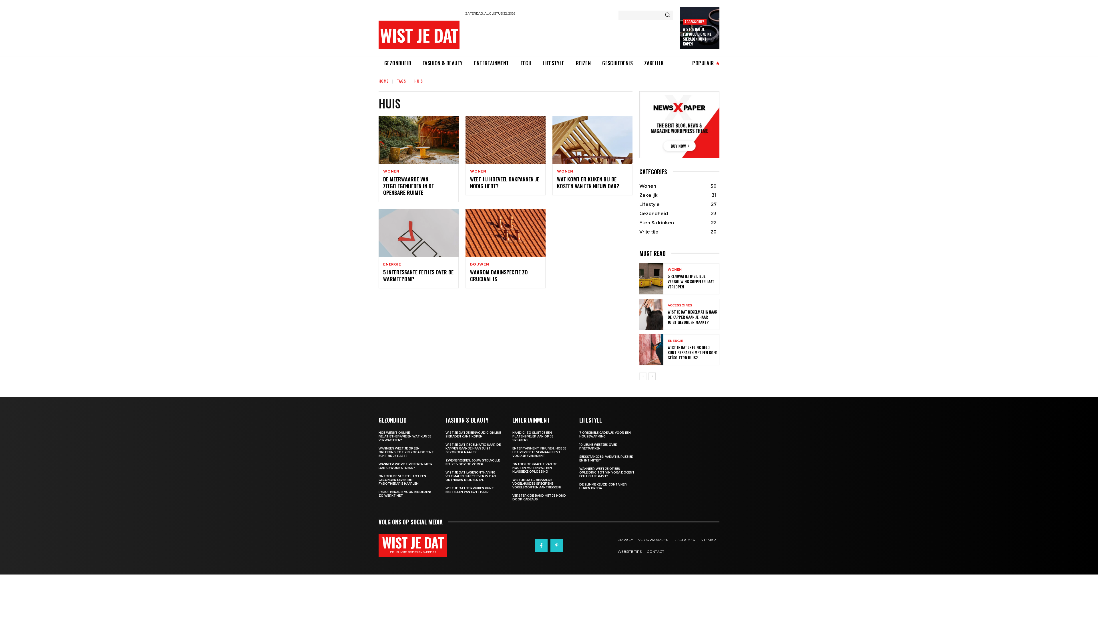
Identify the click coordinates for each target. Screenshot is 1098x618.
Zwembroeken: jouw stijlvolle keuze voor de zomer (472, 462)
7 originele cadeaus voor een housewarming (605, 434)
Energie (392, 264)
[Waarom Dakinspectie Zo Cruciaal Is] (506, 233)
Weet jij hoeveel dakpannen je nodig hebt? (504, 182)
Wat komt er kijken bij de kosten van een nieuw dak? (588, 182)
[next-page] (652, 376)
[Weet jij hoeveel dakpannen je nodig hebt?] (506, 140)
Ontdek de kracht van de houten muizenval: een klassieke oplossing (534, 468)
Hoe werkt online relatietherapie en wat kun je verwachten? (405, 436)
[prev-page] (643, 376)
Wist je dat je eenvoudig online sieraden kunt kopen (697, 36)
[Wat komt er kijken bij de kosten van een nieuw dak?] (592, 140)
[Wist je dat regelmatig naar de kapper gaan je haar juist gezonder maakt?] (651, 314)
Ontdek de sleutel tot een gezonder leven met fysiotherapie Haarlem (402, 480)
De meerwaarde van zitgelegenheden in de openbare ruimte (408, 185)
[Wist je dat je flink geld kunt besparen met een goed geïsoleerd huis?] (651, 349)
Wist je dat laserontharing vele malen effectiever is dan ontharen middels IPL (470, 476)
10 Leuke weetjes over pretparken (598, 446)
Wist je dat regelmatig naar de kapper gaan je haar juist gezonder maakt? (692, 317)
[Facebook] (541, 545)
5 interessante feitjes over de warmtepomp (418, 275)
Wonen (391, 171)
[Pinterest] (556, 545)
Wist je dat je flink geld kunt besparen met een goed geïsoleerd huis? (692, 352)
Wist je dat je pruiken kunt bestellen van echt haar (469, 490)
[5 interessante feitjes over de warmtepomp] (419, 233)
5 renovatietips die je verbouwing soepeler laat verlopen (691, 281)
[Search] (667, 15)
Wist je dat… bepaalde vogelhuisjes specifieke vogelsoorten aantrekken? (537, 483)
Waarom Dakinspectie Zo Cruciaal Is (499, 275)
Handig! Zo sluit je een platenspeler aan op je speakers (532, 436)
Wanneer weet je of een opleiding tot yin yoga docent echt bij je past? (406, 452)
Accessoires (695, 21)
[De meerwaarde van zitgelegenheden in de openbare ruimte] (419, 140)
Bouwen (479, 264)
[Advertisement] (569, 35)
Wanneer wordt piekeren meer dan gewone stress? (406, 466)
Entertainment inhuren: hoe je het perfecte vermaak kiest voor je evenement (539, 452)
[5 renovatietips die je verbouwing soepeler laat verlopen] (651, 278)
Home (384, 81)
